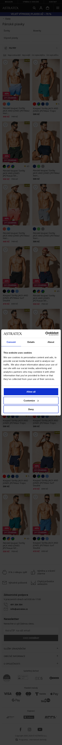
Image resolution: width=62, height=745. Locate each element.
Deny (31, 409)
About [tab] (51, 342)
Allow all (31, 391)
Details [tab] (31, 342)
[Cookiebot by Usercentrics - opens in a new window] (45, 334)
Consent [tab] (11, 342)
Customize (29, 400)
